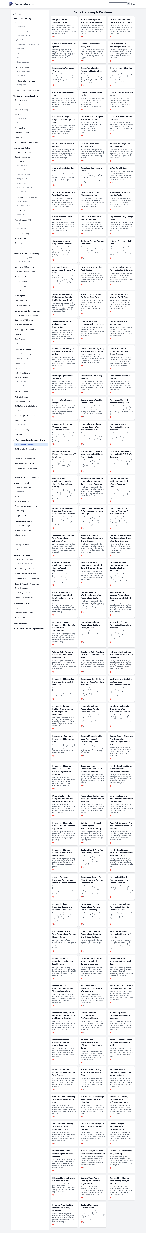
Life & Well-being (20, 397)
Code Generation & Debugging (26, 315)
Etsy (18, 122)
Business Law (20, 617)
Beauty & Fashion (21, 623)
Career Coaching (22, 31)
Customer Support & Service (25, 272)
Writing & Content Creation (25, 96)
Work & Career (20, 23)
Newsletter (20, 215)
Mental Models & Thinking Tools (27, 477)
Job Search (20, 40)
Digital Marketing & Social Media (27, 162)
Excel (18, 58)
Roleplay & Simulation (23, 530)
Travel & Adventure (22, 603)
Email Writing (20, 114)
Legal (15, 608)
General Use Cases (21, 555)
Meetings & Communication (25, 81)
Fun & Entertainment (22, 521)
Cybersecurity (20, 334)
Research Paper (22, 386)
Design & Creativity (21, 483)
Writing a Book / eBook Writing (26, 142)
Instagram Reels (22, 170)
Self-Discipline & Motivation (25, 449)
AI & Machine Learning (23, 325)
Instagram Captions (23, 174)
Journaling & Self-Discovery (25, 463)
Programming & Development (26, 311)
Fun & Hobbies (20, 420)
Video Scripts (20, 137)
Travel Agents (20, 296)
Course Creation (21, 281)
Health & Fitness (21, 411)
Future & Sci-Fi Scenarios (24, 598)
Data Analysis (20, 339)
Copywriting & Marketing (24, 152)
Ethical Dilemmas (21, 588)
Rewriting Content (22, 133)
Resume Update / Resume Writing (28, 44)
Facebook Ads (21, 228)
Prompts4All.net (24, 4)
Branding (18, 243)
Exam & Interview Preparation (26, 368)
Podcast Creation (22, 192)
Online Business (21, 300)
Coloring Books (22, 424)
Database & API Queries (24, 320)
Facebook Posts (22, 166)
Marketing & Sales (21, 148)
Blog (133, 4)
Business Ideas (20, 276)
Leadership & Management (25, 67)
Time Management (23, 62)
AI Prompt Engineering (24, 563)
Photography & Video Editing (26, 506)
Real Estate (19, 291)
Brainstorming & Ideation (24, 568)
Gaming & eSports (22, 545)
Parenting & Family (22, 429)
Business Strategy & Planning (26, 258)
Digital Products (22, 118)
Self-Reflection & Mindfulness (26, 406)
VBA (16, 344)
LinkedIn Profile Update (24, 187)
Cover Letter (21, 48)
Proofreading (20, 128)
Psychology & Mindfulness (25, 593)
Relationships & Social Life (25, 415)
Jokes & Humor (20, 535)
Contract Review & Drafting (25, 613)
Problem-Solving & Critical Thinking (28, 90)
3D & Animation (21, 496)
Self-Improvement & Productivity (27, 578)
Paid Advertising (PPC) (23, 220)
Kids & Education (21, 391)
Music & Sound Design (23, 501)
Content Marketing (22, 233)
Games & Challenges (22, 525)
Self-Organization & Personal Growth (29, 440)
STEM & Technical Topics (24, 354)
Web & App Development (24, 329)
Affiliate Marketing (22, 238)
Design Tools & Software (24, 515)
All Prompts (17, 14)
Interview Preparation (24, 35)
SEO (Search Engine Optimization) (27, 197)
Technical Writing (21, 110)
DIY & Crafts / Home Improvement (28, 628)
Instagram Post (22, 179)
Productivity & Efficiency (24, 54)
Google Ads (20, 224)
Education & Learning (23, 349)
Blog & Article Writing (23, 105)
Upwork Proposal (22, 26)
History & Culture (21, 359)
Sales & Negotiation (22, 157)
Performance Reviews (24, 71)
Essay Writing (21, 381)
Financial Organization (23, 454)
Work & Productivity (22, 18)
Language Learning (22, 363)
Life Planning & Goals (23, 401)
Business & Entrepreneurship (26, 253)
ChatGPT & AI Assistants (24, 559)
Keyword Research (23, 201)
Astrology (18, 549)
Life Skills (18, 434)
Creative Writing (21, 100)
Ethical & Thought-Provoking (26, 584)
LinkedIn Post (21, 183)
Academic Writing (21, 378)
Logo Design (21, 491)
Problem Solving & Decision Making (28, 573)
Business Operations (23, 305)
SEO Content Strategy (24, 205)
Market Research (21, 248)
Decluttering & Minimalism (25, 459)
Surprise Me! (20, 540)
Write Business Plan (23, 262)
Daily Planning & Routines (24, 444)
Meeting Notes (21, 85)
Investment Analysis (23, 472)
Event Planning (20, 286)
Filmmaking (19, 511)
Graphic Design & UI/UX (24, 487)
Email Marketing (21, 211)
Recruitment (21, 75)
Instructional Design (22, 373)
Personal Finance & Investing (26, 468)
